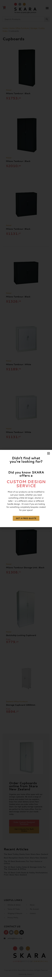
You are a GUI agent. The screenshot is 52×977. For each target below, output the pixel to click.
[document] (26, 488)
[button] (48, 453)
